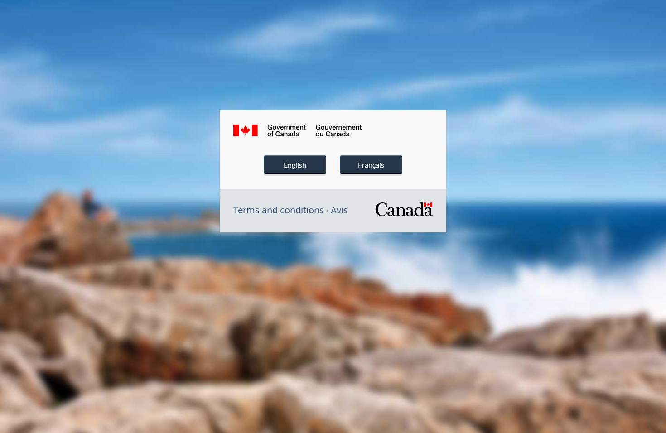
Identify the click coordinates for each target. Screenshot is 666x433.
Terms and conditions (278, 210)
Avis (339, 210)
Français (371, 164)
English (295, 164)
